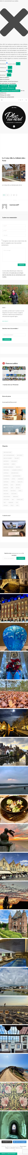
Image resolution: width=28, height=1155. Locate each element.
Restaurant (7, 398)
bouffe (18, 369)
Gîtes (13, 380)
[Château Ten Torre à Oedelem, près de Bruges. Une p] (14, 826)
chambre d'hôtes (17, 372)
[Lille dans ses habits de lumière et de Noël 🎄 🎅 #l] (14, 510)
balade (17, 360)
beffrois (6, 363)
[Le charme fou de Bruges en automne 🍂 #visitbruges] (14, 654)
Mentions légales (23, 1048)
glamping (6, 380)
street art (20, 401)
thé (5, 404)
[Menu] (2, 2)
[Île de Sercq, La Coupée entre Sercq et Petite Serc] (14, 970)
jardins (6, 386)
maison (18, 386)
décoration (14, 375)
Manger (6, 389)
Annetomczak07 (14, 107)
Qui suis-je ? (5, 223)
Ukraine (11, 404)
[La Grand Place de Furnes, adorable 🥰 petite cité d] (14, 769)
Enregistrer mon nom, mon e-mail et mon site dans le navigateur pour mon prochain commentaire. (13, 145)
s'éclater (6, 401)
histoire (6, 383)
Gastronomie (16, 377)
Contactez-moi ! (6, 417)
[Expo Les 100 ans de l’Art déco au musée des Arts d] (14, 539)
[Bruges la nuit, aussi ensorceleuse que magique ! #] (14, 481)
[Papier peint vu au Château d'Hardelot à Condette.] (14, 998)
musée (18, 389)
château (6, 375)
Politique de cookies (7, 1153)
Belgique (14, 363)
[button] (25, 1118)
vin (17, 404)
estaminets (7, 377)
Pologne (13, 395)
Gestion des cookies (19, 1049)
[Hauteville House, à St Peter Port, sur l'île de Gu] (14, 941)
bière (13, 366)
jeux (12, 386)
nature (6, 392)
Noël (20, 392)
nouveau (13, 392)
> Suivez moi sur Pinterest (10, 287)
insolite (20, 383)
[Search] (26, 2)
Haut (15, 1051)
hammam (20, 380)
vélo (12, 407)
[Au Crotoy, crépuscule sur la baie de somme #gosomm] (14, 682)
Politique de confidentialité (18, 1153)
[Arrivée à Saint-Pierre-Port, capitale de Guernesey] (14, 884)
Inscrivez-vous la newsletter (14, 456)
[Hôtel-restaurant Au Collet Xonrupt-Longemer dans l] (14, 711)
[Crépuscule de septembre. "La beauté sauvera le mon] (14, 797)
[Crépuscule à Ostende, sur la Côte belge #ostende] (14, 740)
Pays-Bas (6, 395)
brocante (6, 372)
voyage (6, 407)
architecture (7, 354)
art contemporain (9, 357)
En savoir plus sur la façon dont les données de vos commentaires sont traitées (13, 177)
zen (17, 407)
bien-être (6, 366)
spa (13, 401)
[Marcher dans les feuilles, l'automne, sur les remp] (14, 596)
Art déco (19, 357)
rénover (15, 398)
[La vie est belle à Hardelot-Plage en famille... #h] (14, 912)
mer (12, 389)
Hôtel (13, 383)
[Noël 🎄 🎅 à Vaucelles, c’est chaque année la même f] (14, 567)
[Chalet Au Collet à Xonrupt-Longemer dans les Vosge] (14, 855)
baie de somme (8, 360)
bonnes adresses (8, 369)
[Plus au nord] (14, 19)
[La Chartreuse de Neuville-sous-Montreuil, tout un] (14, 1027)
